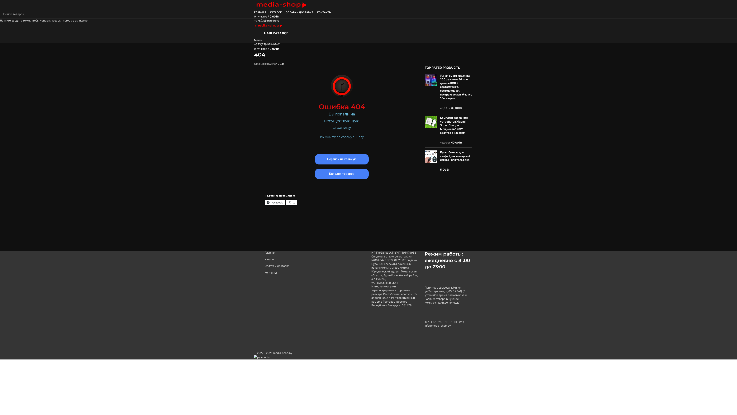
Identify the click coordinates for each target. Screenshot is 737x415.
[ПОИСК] (732, 14)
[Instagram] (342, 145)
